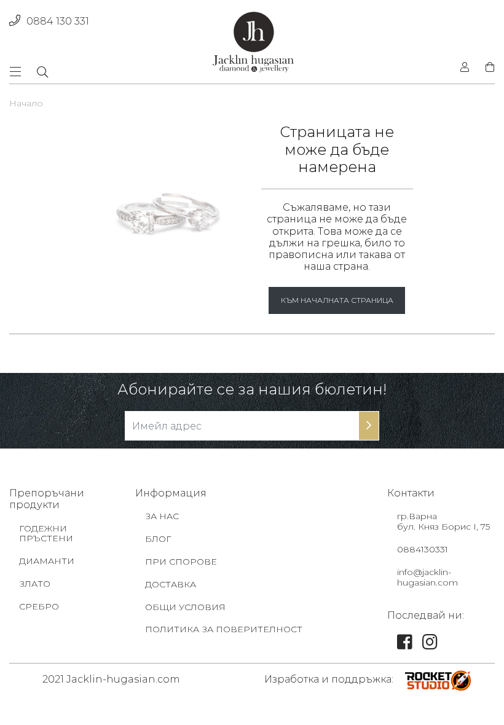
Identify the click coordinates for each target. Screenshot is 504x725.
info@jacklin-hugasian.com (427, 577)
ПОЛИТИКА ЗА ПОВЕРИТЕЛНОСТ (223, 629)
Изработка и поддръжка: (328, 679)
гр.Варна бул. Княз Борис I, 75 (443, 521)
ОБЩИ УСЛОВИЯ (185, 607)
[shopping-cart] (486, 68)
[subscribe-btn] (368, 426)
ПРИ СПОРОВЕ (181, 561)
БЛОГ (158, 538)
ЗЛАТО (34, 583)
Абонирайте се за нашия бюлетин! (252, 389)
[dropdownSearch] (42, 72)
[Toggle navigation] (19, 72)
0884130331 (422, 549)
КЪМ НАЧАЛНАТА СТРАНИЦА (337, 300)
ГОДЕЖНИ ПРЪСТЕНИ (46, 533)
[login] (465, 67)
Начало (26, 103)
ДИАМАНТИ (46, 560)
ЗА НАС (162, 516)
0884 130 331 (57, 21)
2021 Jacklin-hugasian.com (111, 679)
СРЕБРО (39, 606)
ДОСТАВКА (170, 584)
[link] (404, 645)
